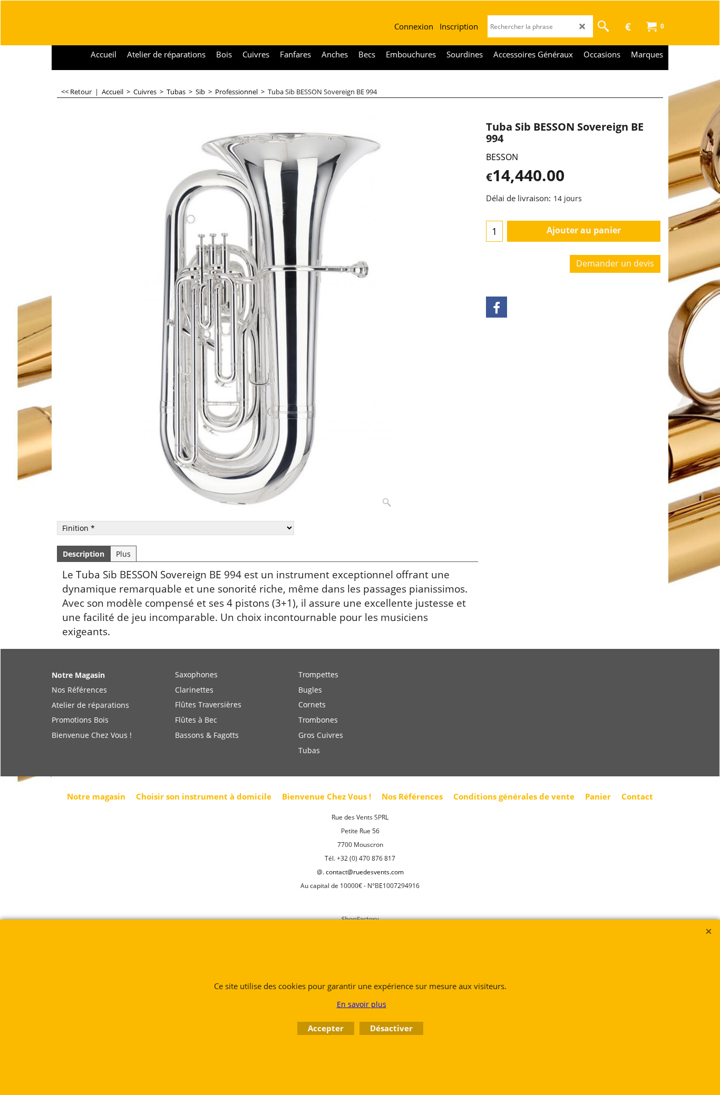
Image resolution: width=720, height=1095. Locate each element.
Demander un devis (615, 263)
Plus (123, 554)
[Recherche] (603, 26)
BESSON (502, 157)
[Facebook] (496, 307)
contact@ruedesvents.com (365, 871)
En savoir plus (361, 1004)
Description (83, 554)
